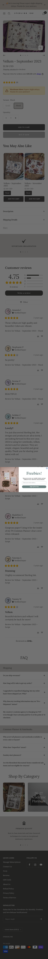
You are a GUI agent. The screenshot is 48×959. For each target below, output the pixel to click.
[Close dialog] (46, 468)
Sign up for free (34, 486)
